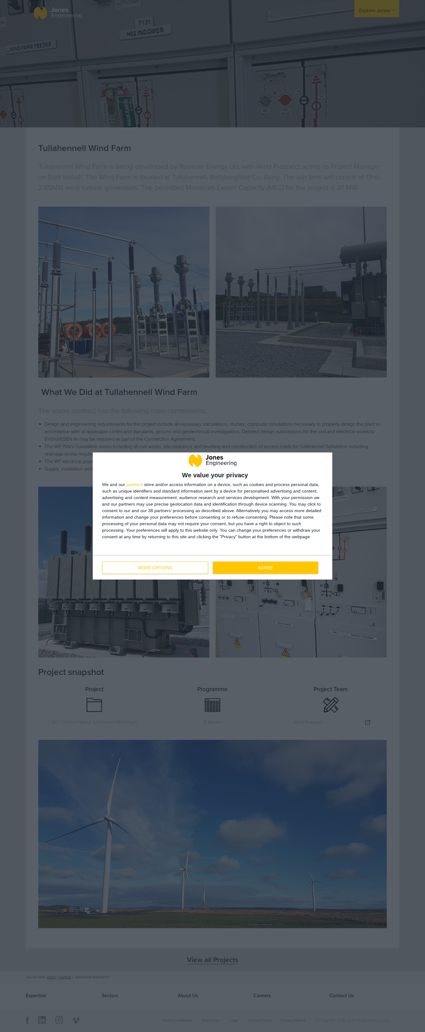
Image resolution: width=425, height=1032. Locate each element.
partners (134, 484)
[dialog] (212, 515)
